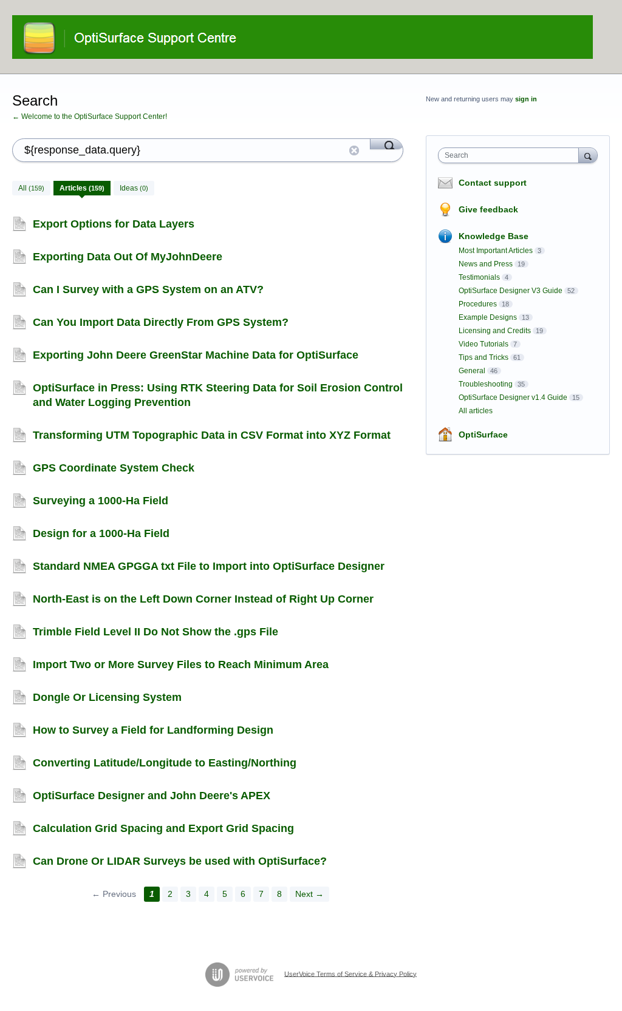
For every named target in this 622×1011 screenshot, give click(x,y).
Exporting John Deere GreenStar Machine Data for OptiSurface (195, 355)
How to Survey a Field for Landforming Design (153, 730)
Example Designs (488, 317)
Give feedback (488, 209)
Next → (309, 894)
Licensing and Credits (495, 330)
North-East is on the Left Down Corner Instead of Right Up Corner (203, 599)
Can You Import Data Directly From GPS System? (161, 322)
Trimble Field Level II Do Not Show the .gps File (155, 632)
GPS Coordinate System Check (113, 468)
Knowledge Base (493, 236)
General (472, 371)
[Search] (386, 143)
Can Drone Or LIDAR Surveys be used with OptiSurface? (180, 861)
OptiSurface (483, 434)
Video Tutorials (483, 344)
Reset (354, 150)
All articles (476, 411)
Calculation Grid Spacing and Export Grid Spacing (163, 828)
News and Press (486, 264)
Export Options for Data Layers (113, 224)
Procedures (478, 304)
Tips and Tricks (483, 357)
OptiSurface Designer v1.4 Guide (513, 397)
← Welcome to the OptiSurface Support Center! (89, 116)
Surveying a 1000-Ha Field (100, 501)
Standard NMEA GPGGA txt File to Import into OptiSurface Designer (208, 566)
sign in (526, 99)
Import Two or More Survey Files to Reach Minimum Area (181, 664)
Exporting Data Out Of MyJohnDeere (127, 257)
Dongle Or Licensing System (107, 697)
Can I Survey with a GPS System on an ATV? (148, 289)
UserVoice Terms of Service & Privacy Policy (350, 973)
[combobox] (511, 155)
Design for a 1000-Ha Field (101, 533)
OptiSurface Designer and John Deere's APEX (151, 796)
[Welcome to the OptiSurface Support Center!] (302, 37)
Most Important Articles (496, 250)
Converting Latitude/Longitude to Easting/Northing (164, 763)
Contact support (493, 182)
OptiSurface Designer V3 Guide (510, 290)
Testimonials (479, 277)
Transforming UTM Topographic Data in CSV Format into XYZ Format (212, 435)
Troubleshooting (486, 384)
